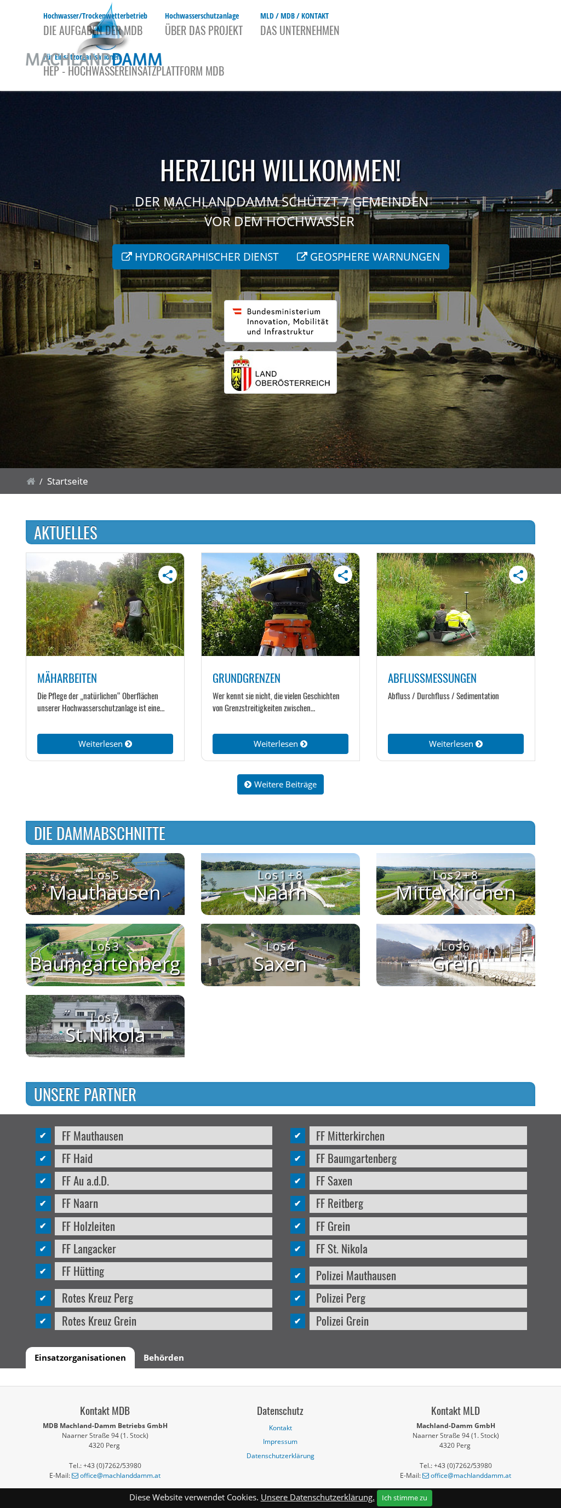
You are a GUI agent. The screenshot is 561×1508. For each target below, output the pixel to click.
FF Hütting (83, 1270)
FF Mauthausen (92, 1135)
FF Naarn (80, 1202)
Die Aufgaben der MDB (95, 24)
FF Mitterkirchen (350, 1135)
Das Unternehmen (300, 24)
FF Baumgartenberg (356, 1157)
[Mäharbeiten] (105, 604)
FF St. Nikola (342, 1248)
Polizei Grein (342, 1320)
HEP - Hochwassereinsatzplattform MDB (133, 65)
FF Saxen (334, 1180)
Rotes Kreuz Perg (97, 1297)
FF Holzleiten (88, 1225)
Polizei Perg (340, 1297)
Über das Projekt (204, 24)
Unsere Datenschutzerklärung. (318, 1497)
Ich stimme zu (404, 1498)
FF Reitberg (339, 1202)
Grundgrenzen (246, 677)
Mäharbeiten (67, 677)
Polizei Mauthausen (356, 1275)
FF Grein (333, 1225)
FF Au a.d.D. (85, 1180)
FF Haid (77, 1157)
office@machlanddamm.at (120, 1475)
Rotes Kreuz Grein (99, 1320)
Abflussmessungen (432, 677)
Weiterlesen (101, 743)
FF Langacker (89, 1248)
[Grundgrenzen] (280, 604)
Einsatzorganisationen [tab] (80, 1357)
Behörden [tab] (164, 1357)
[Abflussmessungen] (456, 604)
